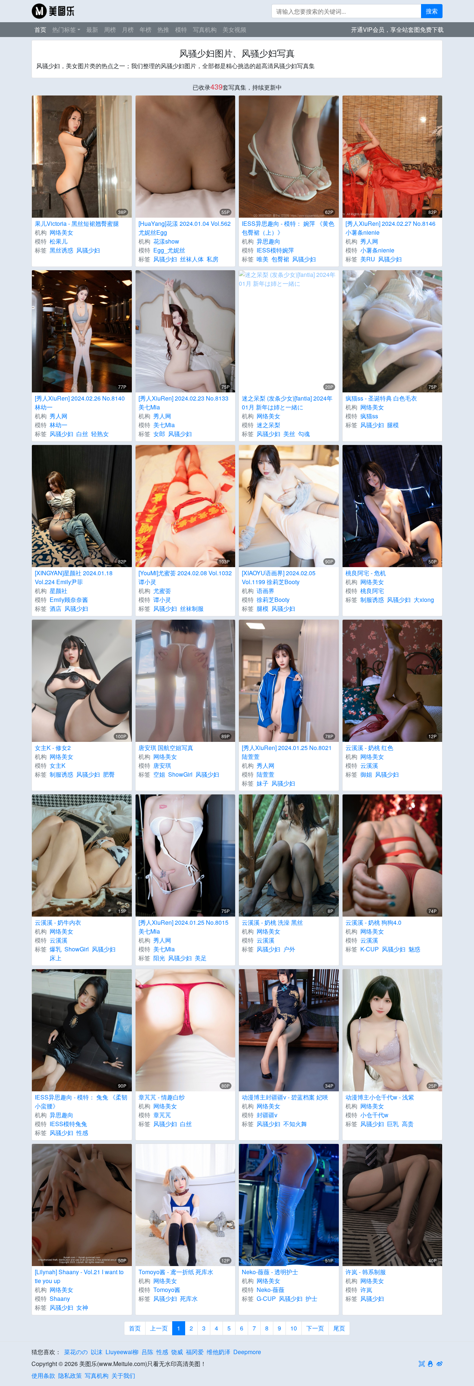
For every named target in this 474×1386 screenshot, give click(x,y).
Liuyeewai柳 (122, 1352)
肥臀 (109, 774)
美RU (367, 259)
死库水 (189, 1298)
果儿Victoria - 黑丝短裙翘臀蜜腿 (77, 223)
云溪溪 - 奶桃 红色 (369, 747)
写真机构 (205, 29)
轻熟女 (100, 433)
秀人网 (369, 241)
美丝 (289, 433)
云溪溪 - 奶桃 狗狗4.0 (373, 922)
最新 (92, 29)
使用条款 (43, 1375)
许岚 (366, 1289)
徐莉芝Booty (273, 599)
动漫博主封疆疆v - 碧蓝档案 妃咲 (285, 1097)
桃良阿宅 (372, 590)
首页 (40, 29)
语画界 (265, 590)
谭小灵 (162, 599)
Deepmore (247, 1352)
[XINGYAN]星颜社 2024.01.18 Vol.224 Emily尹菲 (74, 577)
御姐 (366, 774)
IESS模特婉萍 (275, 250)
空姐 (159, 774)
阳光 (159, 958)
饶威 (177, 1352)
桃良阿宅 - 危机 (366, 573)
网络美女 (61, 232)
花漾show (166, 241)
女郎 (159, 433)
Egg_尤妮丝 (169, 250)
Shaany (60, 1298)
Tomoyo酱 (166, 1289)
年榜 (145, 29)
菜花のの (76, 1352)
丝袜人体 (192, 259)
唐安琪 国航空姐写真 (165, 747)
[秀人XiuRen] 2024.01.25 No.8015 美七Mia (183, 926)
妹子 (262, 783)
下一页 (315, 1328)
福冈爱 (195, 1352)
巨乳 (393, 1123)
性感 (82, 1132)
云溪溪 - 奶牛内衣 (58, 922)
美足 (201, 958)
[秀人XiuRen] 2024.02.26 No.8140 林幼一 (80, 402)
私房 (212, 259)
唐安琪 (162, 765)
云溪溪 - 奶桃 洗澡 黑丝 (272, 922)
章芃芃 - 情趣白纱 (161, 1097)
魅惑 (414, 949)
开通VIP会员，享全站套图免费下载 (397, 29)
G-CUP (266, 1298)
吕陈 (147, 1352)
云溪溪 (369, 765)
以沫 (97, 1352)
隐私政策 (70, 1375)
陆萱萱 (265, 774)
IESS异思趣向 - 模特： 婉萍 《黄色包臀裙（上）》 (288, 228)
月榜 (128, 29)
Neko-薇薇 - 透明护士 (270, 1272)
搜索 (432, 11)
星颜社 (58, 590)
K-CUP (369, 949)
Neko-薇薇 (270, 1289)
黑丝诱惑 (61, 250)
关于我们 (123, 1375)
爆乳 (55, 949)
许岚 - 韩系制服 (366, 1272)
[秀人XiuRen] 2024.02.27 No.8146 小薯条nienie (390, 228)
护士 (311, 1298)
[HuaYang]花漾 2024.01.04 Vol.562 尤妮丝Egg (184, 228)
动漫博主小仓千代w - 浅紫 (380, 1097)
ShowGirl (180, 774)
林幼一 (58, 425)
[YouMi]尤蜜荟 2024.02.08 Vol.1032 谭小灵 (185, 577)
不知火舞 (295, 1123)
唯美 (262, 259)
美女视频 (234, 29)
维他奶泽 (218, 1352)
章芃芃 (162, 1115)
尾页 (339, 1328)
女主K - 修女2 (53, 747)
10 (293, 1328)
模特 (181, 29)
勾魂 (304, 433)
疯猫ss (369, 416)
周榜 (110, 29)
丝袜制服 (192, 608)
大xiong (424, 599)
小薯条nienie (377, 250)
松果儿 (58, 241)
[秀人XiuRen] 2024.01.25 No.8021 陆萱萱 (287, 752)
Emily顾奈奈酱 (69, 599)
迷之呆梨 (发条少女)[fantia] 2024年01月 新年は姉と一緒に (287, 402)
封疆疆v (267, 1115)
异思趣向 (268, 241)
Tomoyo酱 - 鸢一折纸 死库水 (175, 1272)
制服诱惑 (372, 599)
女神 (82, 1307)
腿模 (393, 425)
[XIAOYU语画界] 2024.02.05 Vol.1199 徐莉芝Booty (279, 577)
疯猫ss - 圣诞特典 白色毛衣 (381, 398)
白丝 (82, 433)
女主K (58, 765)
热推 (163, 29)
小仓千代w (374, 1115)
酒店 (55, 608)
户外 (289, 949)
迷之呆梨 (268, 425)
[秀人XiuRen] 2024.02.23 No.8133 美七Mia (183, 402)
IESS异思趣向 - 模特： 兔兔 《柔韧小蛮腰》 (81, 1101)
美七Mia (164, 425)
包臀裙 (280, 259)
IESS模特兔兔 (68, 1123)
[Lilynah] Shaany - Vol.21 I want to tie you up (79, 1276)
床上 (55, 958)
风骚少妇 (88, 250)
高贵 (408, 1123)
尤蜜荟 (162, 590)
